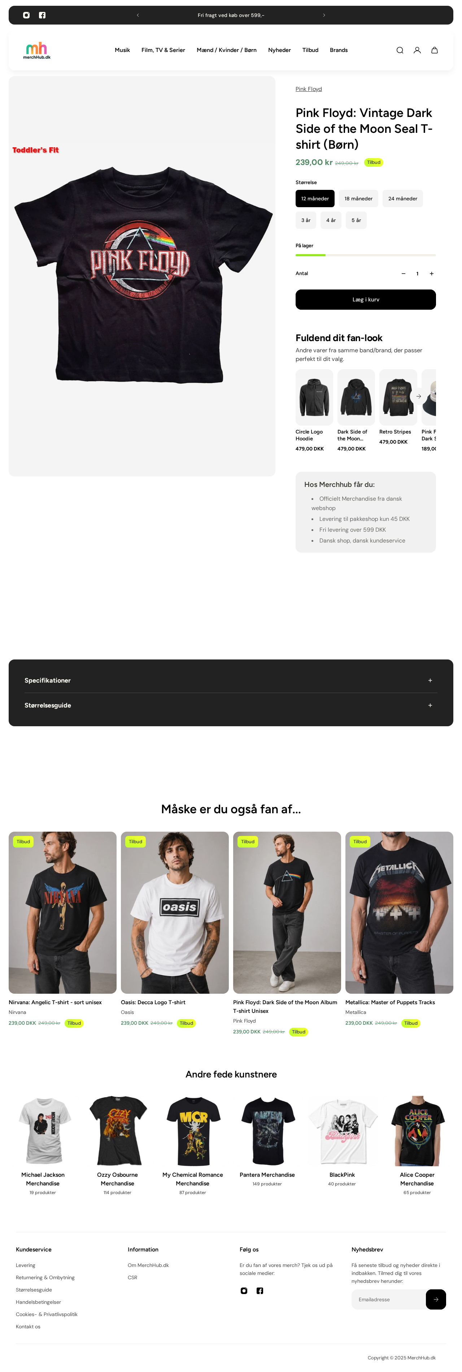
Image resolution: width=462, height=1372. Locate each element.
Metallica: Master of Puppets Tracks (390, 1001)
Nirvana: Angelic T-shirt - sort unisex (55, 1001)
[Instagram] (26, 15)
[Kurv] (434, 50)
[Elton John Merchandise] (418, 1153)
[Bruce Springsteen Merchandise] (193, 1157)
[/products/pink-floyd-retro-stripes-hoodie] (398, 397)
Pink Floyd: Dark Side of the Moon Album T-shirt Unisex (285, 1006)
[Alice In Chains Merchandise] (44, 1157)
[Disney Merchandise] (268, 1153)
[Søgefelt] (400, 50)
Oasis (127, 1012)
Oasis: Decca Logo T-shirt (153, 1001)
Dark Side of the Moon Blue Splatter (353, 435)
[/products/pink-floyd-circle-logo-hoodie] (314, 397)
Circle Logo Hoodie (309, 435)
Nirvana (17, 1012)
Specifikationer (48, 680)
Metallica (355, 1012)
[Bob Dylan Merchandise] (118, 1153)
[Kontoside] (417, 50)
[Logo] (37, 50)
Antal (302, 273)
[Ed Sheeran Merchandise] (343, 1153)
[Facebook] (42, 15)
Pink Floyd (309, 89)
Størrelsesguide (48, 705)
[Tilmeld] (436, 1299)
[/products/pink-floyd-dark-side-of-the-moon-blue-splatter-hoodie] (356, 397)
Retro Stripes (395, 431)
